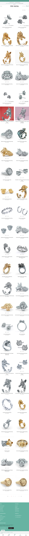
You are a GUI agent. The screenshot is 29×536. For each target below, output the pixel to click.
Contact (1, 515)
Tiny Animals (1, 507)
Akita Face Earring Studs (22, 103)
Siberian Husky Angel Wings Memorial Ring (22, 160)
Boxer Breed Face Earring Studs (7, 103)
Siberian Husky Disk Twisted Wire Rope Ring (7, 141)
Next (21, 496)
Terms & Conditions (2, 516)
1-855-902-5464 (12, 2)
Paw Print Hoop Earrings (22, 218)
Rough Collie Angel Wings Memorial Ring (6, 160)
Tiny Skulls (1, 508)
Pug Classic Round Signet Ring (7, 179)
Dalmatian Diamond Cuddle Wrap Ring (22, 431)
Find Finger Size (17, 508)
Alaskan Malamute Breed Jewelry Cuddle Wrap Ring (6, 122)
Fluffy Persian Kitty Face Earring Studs (22, 353)
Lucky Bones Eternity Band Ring (7, 412)
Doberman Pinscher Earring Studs (7, 27)
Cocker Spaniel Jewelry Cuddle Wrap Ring (7, 45)
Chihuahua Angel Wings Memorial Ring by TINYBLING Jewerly (7, 470)
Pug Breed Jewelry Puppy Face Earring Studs (7, 237)
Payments (1, 519)
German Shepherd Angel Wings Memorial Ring (22, 295)
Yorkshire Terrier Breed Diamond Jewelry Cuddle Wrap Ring (22, 122)
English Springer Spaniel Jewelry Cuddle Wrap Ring (7, 295)
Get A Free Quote (21, 3)
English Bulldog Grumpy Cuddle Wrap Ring (7, 393)
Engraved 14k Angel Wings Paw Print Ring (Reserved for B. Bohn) (22, 257)
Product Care (17, 509)
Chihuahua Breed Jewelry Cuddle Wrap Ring (7, 64)
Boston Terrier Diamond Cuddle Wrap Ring (22, 64)
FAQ (0, 520)
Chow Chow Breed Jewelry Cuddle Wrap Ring (22, 45)
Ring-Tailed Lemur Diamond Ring (22, 141)
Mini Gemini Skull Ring (22, 334)
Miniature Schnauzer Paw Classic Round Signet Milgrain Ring (7, 354)
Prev (7, 496)
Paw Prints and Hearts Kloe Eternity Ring (7, 218)
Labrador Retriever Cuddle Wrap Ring (7, 256)
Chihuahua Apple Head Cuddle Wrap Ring (7, 431)
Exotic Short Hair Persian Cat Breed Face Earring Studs (22, 373)
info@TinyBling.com (17, 2)
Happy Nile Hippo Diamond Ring (22, 276)
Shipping (16, 507)
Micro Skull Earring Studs (7, 334)
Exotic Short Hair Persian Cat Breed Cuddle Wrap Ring (7, 373)
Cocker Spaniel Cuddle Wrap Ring (22, 412)
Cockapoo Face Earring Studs (22, 27)
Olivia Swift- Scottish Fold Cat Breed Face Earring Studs (22, 180)
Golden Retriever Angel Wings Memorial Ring (22, 237)
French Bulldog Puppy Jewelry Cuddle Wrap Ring (22, 393)
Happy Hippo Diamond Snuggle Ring (7, 276)
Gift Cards (1, 509)
